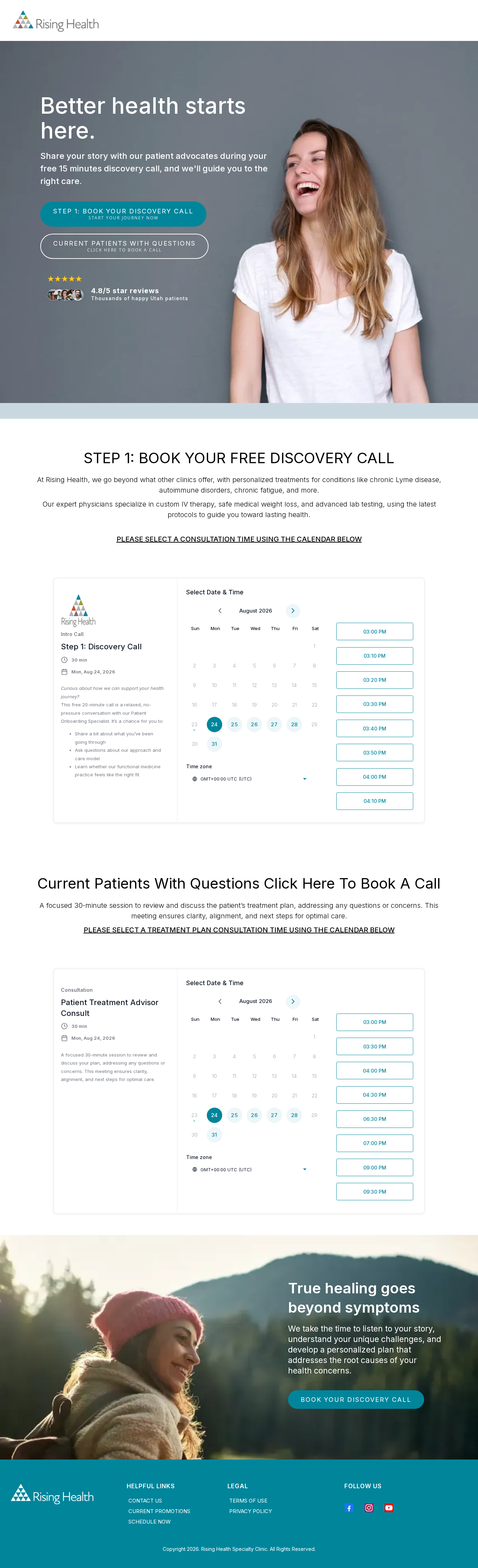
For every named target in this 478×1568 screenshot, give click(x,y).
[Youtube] (389, 1507)
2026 (265, 610)
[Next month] (293, 611)
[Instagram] (369, 1507)
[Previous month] (220, 611)
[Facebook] (349, 1507)
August (248, 610)
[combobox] (249, 779)
